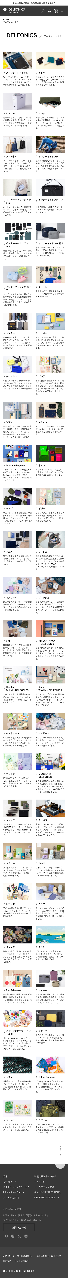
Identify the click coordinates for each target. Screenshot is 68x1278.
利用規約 (7, 1261)
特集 (5, 1176)
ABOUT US (8, 1256)
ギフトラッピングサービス (16, 1187)
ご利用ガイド (9, 1182)
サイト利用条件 (22, 1261)
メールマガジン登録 (44, 1187)
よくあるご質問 (11, 1197)
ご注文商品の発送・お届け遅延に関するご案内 (34, 3)
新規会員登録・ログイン (46, 1176)
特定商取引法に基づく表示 (49, 1256)
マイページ (39, 1182)
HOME (6, 19)
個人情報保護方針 (25, 1256)
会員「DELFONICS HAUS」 (48, 1192)
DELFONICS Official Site (46, 1197)
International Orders (13, 1192)
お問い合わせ (19, 1227)
